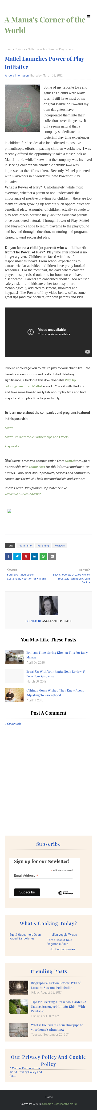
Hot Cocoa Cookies (62, 949)
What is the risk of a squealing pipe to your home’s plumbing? (57, 1027)
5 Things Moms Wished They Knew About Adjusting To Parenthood (55, 692)
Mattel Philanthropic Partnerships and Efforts (37, 437)
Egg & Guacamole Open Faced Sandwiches (25, 936)
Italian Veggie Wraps (63, 934)
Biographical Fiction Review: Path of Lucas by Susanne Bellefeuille (56, 985)
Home (8, 49)
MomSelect (37, 467)
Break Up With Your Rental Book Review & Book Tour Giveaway (55, 673)
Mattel (9, 428)
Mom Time (25, 545)
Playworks (12, 446)
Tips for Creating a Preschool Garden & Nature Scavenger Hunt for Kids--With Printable (58, 1006)
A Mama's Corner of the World (59, 1103)
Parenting (43, 545)
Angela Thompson (17, 75)
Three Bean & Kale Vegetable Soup (59, 942)
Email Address (26, 875)
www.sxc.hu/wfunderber (23, 494)
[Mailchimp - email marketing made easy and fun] (65, 896)
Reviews (20, 49)
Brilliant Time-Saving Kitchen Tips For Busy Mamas (57, 654)
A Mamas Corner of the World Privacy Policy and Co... (25, 1072)
